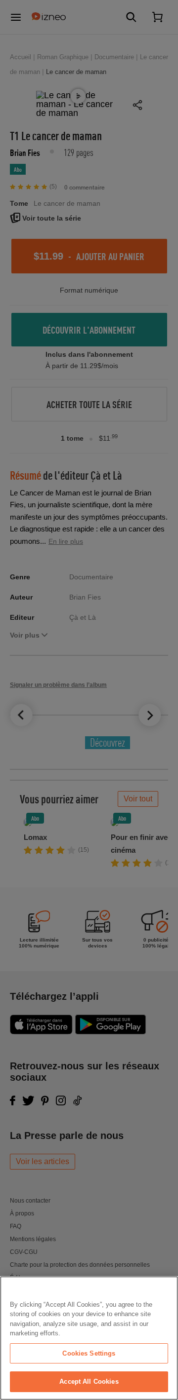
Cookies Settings (88, 1353)
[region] (89, 1338)
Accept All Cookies (88, 1381)
